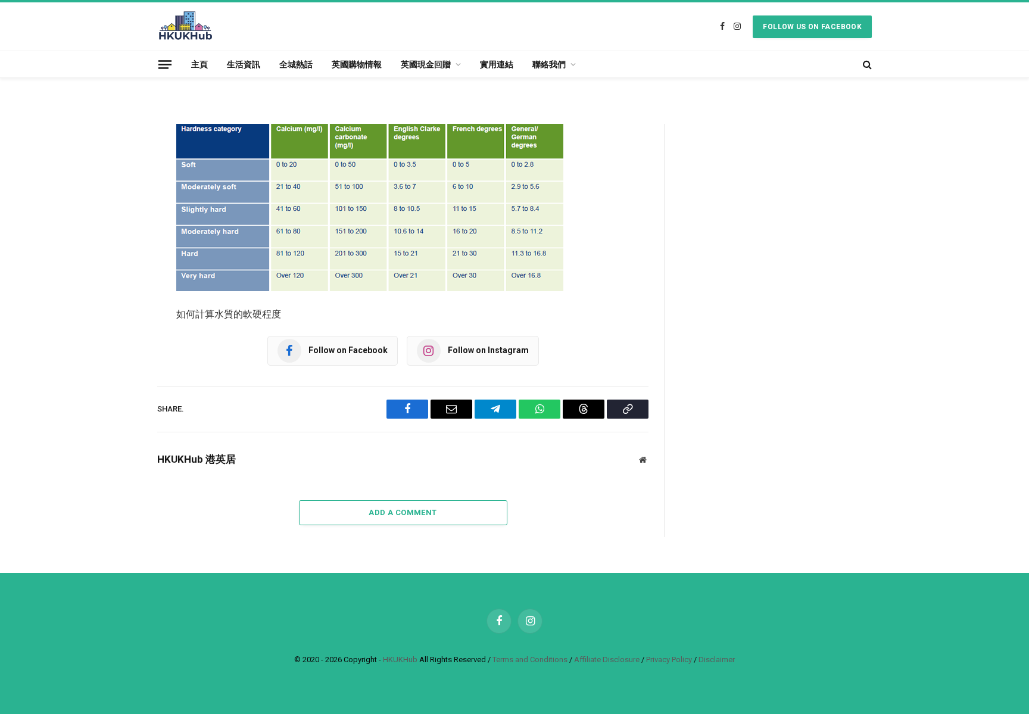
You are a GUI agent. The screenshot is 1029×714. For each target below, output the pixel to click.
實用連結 (496, 64)
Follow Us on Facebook (812, 27)
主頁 (199, 64)
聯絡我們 (549, 64)
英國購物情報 (357, 64)
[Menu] (165, 64)
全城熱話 (296, 64)
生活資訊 (243, 64)
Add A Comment (402, 512)
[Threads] (115, 285)
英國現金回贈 (426, 64)
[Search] (866, 64)
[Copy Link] (115, 316)
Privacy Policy (669, 659)
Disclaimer (717, 659)
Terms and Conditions (529, 659)
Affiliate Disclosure (607, 659)
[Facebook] (115, 164)
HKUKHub (400, 659)
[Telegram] (115, 224)
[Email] (115, 194)
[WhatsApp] (115, 255)
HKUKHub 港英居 (196, 459)
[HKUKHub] (185, 26)
